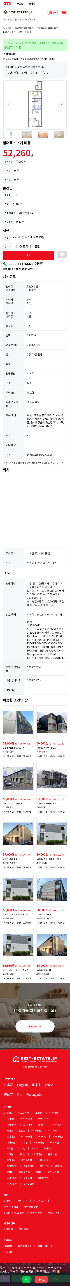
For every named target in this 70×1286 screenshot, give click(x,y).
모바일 (32, 3)
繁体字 (8, 1094)
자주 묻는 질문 (31, 1206)
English (22, 1084)
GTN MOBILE (24, 1246)
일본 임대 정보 (11, 1206)
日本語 (8, 1084)
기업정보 (8, 1246)
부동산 (20, 3)
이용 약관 (23, 1229)
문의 (29, 255)
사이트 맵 (8, 1229)
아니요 (41, 1279)
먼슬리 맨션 (36, 1212)
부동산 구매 (53, 1212)
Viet (20, 1094)
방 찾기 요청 (39, 1201)
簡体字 (36, 1084)
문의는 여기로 (35, 1026)
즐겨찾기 (8, 1201)
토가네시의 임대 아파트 (47, 28)
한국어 (49, 1084)
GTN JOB (8, 1252)
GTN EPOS (42, 1246)
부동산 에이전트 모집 (14, 1212)
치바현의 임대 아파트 (24, 28)
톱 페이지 (7, 28)
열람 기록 (22, 1201)
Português (34, 1094)
